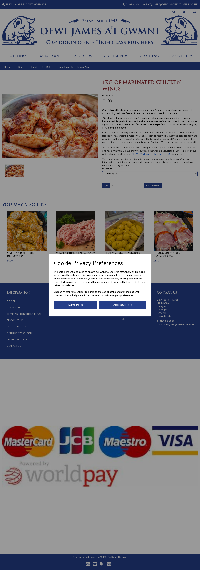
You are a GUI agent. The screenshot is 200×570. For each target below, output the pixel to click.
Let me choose (75, 304)
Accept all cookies (122, 304)
